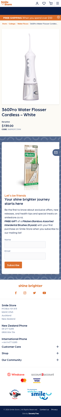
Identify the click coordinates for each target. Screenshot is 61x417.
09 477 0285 (8, 328)
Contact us (44, 409)
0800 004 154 (8, 332)
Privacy (54, 409)
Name (8, 239)
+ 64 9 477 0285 (9, 342)
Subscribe (13, 264)
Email (7, 250)
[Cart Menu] (50, 3)
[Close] (58, 17)
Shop (5, 353)
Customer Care (11, 346)
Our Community (12, 359)
